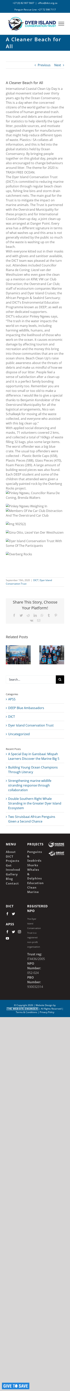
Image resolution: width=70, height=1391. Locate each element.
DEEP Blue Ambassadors (26, 708)
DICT (35, 580)
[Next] (61, 655)
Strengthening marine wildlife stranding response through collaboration (29, 785)
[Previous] (9, 655)
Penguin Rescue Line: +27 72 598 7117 (35, 9)
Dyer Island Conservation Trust (31, 725)
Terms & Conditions (26, 1012)
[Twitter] (13, 913)
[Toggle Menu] (61, 23)
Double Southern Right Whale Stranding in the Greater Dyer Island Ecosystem (34, 803)
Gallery (18, 651)
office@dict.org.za (47, 3)
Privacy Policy (47, 1012)
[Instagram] (19, 931)
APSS (12, 699)
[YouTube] (7, 938)
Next (57, 65)
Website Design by (31, 1007)
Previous (44, 65)
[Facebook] (7, 913)
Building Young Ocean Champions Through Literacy (51, 651)
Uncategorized (19, 734)
